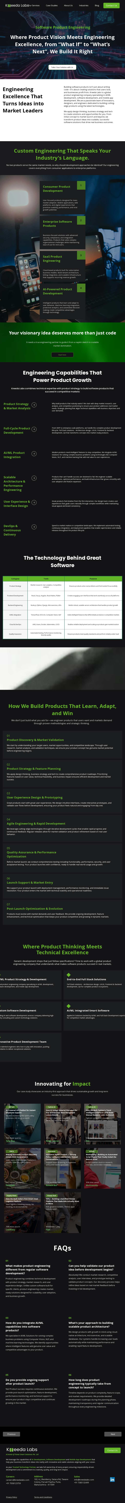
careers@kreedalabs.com (17, 1480)
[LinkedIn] (112, 1479)
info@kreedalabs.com (84, 1479)
